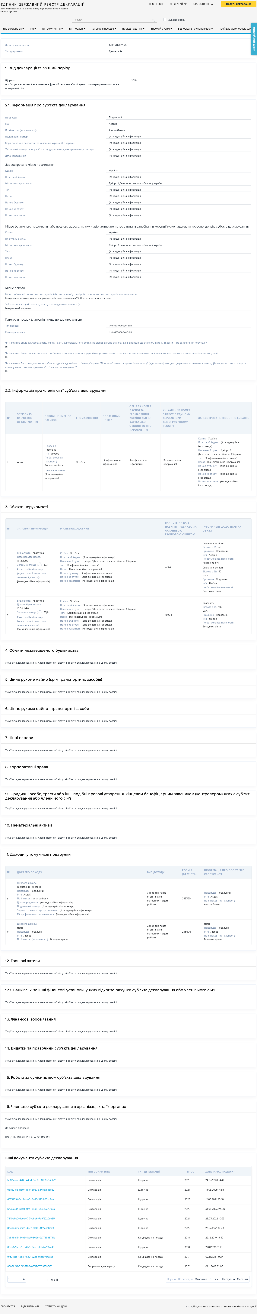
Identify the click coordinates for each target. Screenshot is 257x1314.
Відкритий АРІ (178, 4)
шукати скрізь (176, 19)
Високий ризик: (160, 28)
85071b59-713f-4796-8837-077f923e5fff (29, 1266)
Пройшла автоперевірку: (234, 28)
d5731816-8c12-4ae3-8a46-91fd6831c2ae (30, 1199)
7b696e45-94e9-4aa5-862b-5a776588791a (31, 1237)
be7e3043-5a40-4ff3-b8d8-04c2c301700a (31, 1209)
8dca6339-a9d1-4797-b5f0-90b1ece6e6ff (30, 1228)
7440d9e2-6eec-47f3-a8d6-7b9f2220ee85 (31, 1218)
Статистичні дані (204, 4)
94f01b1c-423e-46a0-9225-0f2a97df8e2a (30, 1256)
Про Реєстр (156, 4)
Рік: (32, 28)
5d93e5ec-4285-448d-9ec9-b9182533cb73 (31, 1180)
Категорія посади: (102, 28)
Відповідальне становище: (194, 28)
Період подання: (132, 28)
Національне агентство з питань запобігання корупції (224, 1306)
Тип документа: (51, 28)
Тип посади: (76, 28)
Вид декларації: (12, 28)
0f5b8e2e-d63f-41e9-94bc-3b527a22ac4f (30, 1247)
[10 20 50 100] (16, 1279)
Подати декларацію (239, 3)
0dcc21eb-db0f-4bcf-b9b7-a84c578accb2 (30, 1189)
